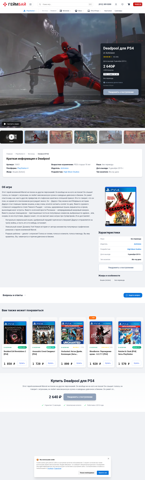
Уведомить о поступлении (121, 92)
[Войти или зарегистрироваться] (116, 4)
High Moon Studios (71, 172)
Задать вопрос (134, 295)
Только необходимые (87, 473)
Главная (9, 154)
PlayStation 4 (20, 154)
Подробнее (57, 468)
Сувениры (118, 11)
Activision (65, 168)
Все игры (45, 11)
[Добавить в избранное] (24, 318)
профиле (50, 468)
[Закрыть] (108, 458)
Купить (22, 363)
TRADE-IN (138, 4)
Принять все (103, 473)
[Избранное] (122, 4)
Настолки (108, 11)
